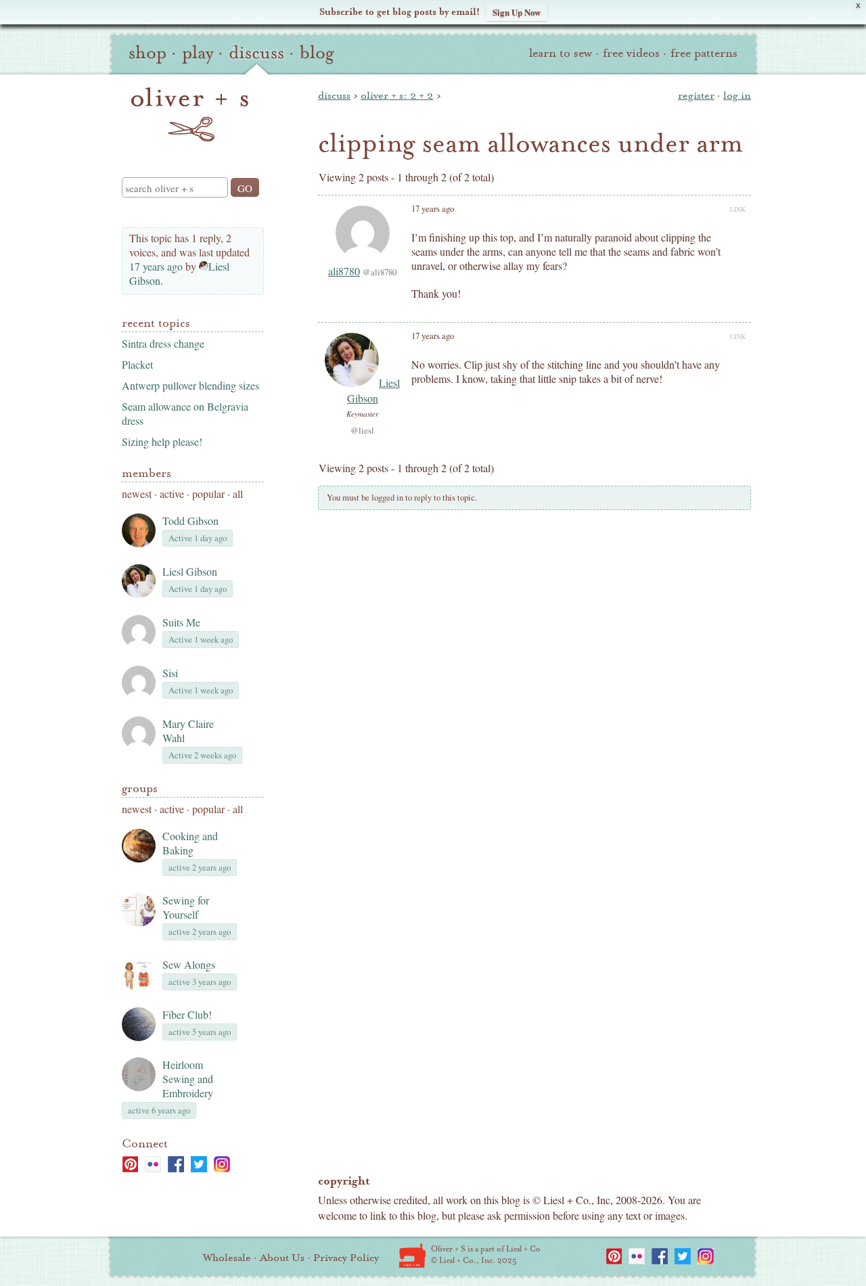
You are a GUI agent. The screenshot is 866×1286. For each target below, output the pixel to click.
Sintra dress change (163, 343)
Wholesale (227, 1257)
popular (208, 493)
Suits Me (181, 622)
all (238, 493)
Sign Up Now (517, 11)
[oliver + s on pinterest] (130, 1164)
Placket (137, 364)
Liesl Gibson (189, 571)
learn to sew (560, 53)
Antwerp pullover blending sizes (190, 385)
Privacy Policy (346, 1257)
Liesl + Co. (412, 1255)
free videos (631, 53)
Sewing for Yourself (185, 907)
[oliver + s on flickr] (153, 1164)
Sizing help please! (162, 441)
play (197, 52)
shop (147, 52)
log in (737, 95)
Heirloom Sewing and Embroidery (187, 1078)
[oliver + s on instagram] (222, 1164)
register (696, 95)
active (172, 493)
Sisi (170, 673)
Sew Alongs (188, 964)
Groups (140, 788)
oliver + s (189, 114)
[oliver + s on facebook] (176, 1164)
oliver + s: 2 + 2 (397, 95)
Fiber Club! (187, 1014)
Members (146, 473)
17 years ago (156, 266)
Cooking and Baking (190, 843)
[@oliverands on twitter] (199, 1164)
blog (317, 52)
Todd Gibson (190, 520)
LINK (738, 209)
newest (137, 493)
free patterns (703, 53)
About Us (282, 1257)
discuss (256, 52)
